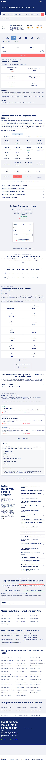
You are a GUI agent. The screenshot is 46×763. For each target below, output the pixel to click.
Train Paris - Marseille (20, 618)
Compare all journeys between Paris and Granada (10, 640)
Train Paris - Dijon (5, 624)
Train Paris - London (20, 615)
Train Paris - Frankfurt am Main (23, 687)
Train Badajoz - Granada (21, 657)
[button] (28, 14)
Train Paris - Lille (34, 618)
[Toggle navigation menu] (44, 1)
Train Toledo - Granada (6, 663)
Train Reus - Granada (5, 682)
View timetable (12, 86)
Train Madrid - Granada (6, 707)
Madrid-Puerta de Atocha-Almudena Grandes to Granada (31, 584)
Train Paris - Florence (35, 684)
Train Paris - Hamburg (6, 674)
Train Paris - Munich (34, 687)
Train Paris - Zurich (34, 621)
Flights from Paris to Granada (30, 637)
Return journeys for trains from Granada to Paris (11, 636)
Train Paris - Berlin (5, 679)
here (33, 248)
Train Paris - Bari (4, 671)
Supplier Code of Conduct (37, 759)
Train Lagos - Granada (6, 695)
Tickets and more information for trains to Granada (11, 643)
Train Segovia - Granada (35, 690)
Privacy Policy (26, 759)
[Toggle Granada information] (43, 603)
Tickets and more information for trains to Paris (33, 640)
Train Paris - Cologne (20, 660)
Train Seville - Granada (21, 707)
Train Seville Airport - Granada (7, 690)
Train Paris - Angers (5, 621)
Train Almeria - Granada (6, 666)
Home (2, 715)
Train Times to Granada (23, 715)
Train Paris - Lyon (5, 692)
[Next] (43, 37)
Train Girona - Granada (21, 674)
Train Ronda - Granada (21, 666)
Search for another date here (23, 240)
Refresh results (22, 218)
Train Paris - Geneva (20, 621)
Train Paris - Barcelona (21, 695)
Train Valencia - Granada (35, 710)
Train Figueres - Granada (21, 676)
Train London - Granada (6, 684)
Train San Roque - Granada (22, 684)
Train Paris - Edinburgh (35, 679)
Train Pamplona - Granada (36, 660)
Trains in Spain (13, 715)
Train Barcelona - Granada (21, 710)
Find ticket (12, 71)
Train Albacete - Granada (35, 671)
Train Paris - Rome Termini (21, 668)
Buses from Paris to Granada (30, 635)
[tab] (6, 41)
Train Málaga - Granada (35, 674)
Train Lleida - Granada (35, 657)
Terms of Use (19, 759)
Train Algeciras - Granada (6, 657)
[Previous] (5, 269)
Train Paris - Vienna (34, 676)
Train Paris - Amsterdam (6, 615)
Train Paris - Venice (20, 692)
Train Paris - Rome (20, 671)
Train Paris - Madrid (20, 679)
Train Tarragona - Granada (36, 666)
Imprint (12, 759)
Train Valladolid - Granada (7, 660)
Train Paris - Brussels (5, 618)
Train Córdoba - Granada (21, 690)
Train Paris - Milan (34, 692)
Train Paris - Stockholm (35, 682)
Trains (6, 715)
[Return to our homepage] (3, 1)
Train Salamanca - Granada (7, 668)
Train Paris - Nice (34, 615)
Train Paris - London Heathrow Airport (9, 676)
